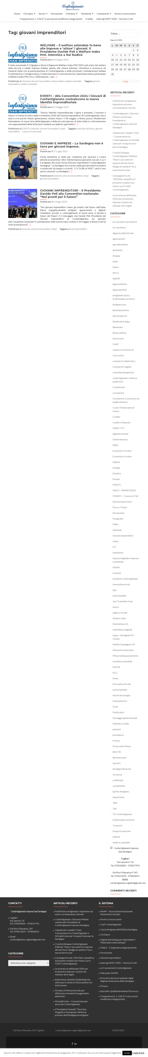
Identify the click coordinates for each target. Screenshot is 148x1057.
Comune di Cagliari (122, 366)
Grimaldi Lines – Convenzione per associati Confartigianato (71, 1002)
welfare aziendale (73, 81)
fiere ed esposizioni (122, 501)
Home (17, 13)
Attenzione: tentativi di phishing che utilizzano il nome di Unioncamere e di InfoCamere (73, 982)
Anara (116, 267)
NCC (115, 672)
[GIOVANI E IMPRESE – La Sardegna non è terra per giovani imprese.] (22, 160)
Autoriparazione (121, 310)
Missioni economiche (123, 650)
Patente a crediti (121, 723)
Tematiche (86, 13)
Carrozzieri (118, 355)
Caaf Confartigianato (110, 924)
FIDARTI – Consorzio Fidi (125, 496)
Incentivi (117, 573)
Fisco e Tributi (120, 507)
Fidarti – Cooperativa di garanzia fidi (118, 947)
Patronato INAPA (109, 973)
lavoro (116, 607)
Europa (116, 479)
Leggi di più (138, 1052)
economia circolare (122, 450)
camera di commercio (123, 349)
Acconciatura (119, 227)
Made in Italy (119, 618)
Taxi (115, 808)
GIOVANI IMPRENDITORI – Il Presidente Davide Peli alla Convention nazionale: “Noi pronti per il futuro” (70, 194)
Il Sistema (70, 13)
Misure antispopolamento (125, 655)
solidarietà (118, 780)
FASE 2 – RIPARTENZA (124, 490)
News (115, 678)
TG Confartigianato (122, 814)
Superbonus (118, 797)
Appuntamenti (120, 289)
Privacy (116, 740)
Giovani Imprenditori (41, 81)
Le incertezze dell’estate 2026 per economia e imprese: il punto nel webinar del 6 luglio (71, 971)
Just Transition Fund (123, 601)
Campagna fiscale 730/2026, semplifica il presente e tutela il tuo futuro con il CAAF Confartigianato (124, 182)
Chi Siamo (105, 934)
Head (54, 81)
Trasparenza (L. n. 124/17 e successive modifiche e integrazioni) (51, 18)
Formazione (56, 13)
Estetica (117, 473)
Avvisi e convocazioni (125, 13)
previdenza (118, 734)
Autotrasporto (120, 315)
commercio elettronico (124, 361)
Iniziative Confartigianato (125, 578)
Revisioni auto (119, 757)
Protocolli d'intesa (122, 746)
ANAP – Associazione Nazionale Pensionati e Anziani (116, 913)
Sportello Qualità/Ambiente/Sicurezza (119, 991)
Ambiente (117, 250)
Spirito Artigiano (121, 791)
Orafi (115, 706)
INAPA (116, 567)
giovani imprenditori (49, 178)
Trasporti (117, 825)
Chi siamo (28, 13)
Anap (115, 261)
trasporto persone (122, 831)
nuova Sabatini (120, 689)
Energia (116, 467)
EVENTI (26, 128)
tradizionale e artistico (124, 819)
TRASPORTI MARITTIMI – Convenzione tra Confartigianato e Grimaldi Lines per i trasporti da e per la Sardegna (126, 140)
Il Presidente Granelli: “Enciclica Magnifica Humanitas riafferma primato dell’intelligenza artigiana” (72, 1012)
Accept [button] (127, 1053)
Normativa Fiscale (122, 684)
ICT (114, 546)
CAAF (116, 344)
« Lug (125, 81)
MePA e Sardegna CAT (124, 644)
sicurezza (117, 774)
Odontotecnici (120, 701)
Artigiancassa (119, 304)
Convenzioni (103, 13)
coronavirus (118, 392)
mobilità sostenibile (122, 661)
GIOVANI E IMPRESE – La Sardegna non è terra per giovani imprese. (71, 145)
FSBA (115, 524)
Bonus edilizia (119, 332)
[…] (55, 76)
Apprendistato (120, 284)
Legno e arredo (120, 612)
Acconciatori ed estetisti (125, 221)
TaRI (115, 802)
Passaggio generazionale (125, 718)
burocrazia (118, 338)
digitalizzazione (120, 433)
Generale (26, 81)
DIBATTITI (118, 428)
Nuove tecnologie (121, 695)
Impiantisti (118, 552)
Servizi (42, 13)
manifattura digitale (122, 629)
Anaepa (116, 255)
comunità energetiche (123, 372)
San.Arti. (117, 763)
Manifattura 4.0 (120, 624)
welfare (61, 81)
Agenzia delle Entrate (123, 233)
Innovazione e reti (121, 584)
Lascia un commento (32, 131)
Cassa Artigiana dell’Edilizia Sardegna (118, 929)
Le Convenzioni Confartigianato (116, 967)
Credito (89, 18)
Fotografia (118, 518)
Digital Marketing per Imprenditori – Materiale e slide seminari (118, 941)
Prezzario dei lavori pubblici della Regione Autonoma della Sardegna (117, 979)
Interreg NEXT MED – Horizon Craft (114, 18)
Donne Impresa (120, 439)
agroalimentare (120, 244)
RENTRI (117, 751)
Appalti (116, 278)
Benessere (118, 327)
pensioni (117, 729)
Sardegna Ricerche (122, 768)
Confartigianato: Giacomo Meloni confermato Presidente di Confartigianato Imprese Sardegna (72, 922)
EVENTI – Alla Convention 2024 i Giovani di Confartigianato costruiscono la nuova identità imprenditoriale (73, 99)
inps (115, 590)
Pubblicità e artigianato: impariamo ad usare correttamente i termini (125, 104)
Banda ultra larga (121, 321)
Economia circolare (122, 456)
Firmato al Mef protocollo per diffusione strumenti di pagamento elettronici (72, 993)
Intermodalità (119, 595)
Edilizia (116, 462)
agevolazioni (119, 238)
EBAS (115, 445)
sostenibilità (119, 785)
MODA (116, 667)
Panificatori (118, 712)
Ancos (116, 272)
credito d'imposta (121, 422)
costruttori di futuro (86, 128)
